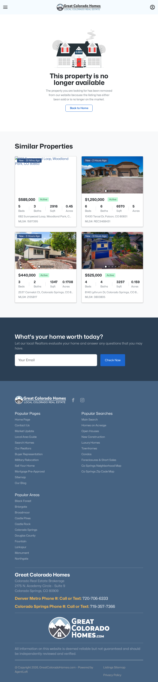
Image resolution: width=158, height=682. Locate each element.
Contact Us (22, 425)
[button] (5, 7)
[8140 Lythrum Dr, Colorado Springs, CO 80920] (112, 250)
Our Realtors (23, 448)
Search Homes (24, 442)
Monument (22, 552)
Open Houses (90, 431)
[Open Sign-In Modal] (152, 7)
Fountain (20, 541)
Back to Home (79, 108)
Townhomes (89, 448)
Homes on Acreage (93, 425)
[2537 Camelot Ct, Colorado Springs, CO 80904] (45, 250)
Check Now (113, 360)
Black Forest (23, 501)
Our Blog (20, 483)
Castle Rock (23, 524)
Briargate (21, 506)
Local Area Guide (26, 436)
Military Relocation (27, 460)
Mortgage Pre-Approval (30, 471)
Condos (86, 454)
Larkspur (20, 547)
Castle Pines (23, 518)
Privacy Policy (112, 675)
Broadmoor (22, 512)
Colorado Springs (26, 529)
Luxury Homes (90, 442)
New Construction (93, 436)
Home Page (22, 419)
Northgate (21, 558)
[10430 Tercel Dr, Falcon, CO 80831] (112, 175)
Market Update (24, 431)
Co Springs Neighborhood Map (101, 465)
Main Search (89, 419)
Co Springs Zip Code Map (97, 471)
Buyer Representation (29, 454)
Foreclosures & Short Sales (98, 460)
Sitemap (20, 477)
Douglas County (25, 535)
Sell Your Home (25, 465)
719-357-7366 (102, 606)
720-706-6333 (95, 598)
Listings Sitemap (114, 667)
